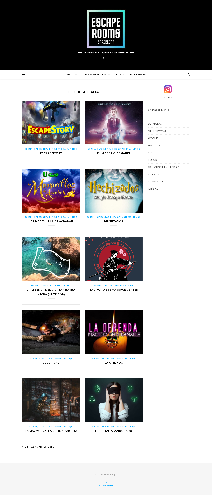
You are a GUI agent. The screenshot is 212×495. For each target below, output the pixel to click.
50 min (33, 358)
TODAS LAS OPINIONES (92, 74)
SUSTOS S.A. (154, 145)
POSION (152, 159)
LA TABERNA (155, 123)
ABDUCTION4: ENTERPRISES (163, 166)
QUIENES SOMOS (137, 74)
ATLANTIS (153, 174)
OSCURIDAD (51, 362)
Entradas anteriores (39, 447)
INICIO (69, 74)
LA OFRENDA (114, 362)
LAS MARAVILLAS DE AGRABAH (51, 221)
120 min (35, 285)
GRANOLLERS (124, 217)
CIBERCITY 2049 (157, 130)
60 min (91, 149)
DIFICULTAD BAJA (58, 149)
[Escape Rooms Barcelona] (106, 29)
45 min (96, 358)
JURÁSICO (153, 188)
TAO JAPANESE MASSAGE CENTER (114, 289)
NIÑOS (73, 149)
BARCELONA (40, 149)
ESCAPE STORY (51, 153)
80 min (29, 149)
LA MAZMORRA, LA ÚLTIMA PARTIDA (51, 431)
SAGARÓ (66, 285)
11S (150, 152)
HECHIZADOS (113, 221)
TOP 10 (116, 74)
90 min (29, 217)
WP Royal (112, 474)
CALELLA (108, 285)
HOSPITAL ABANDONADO (113, 431)
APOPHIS (153, 138)
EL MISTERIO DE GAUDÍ (113, 153)
